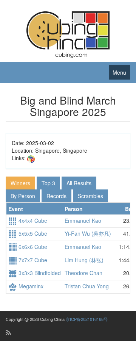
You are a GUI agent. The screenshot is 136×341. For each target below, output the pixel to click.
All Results (78, 183)
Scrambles (90, 196)
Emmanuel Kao (83, 220)
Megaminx (30, 286)
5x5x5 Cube (32, 233)
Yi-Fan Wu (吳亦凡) (88, 233)
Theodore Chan (83, 273)
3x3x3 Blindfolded (39, 273)
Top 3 (48, 183)
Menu (119, 72)
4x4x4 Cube (32, 220)
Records (56, 196)
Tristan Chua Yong (87, 286)
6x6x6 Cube (32, 246)
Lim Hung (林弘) (84, 260)
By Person (23, 196)
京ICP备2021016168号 (87, 319)
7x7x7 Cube (32, 260)
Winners (20, 183)
